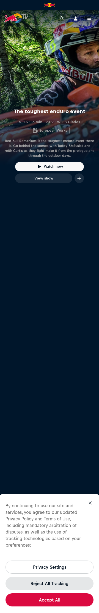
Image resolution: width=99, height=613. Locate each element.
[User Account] (75, 18)
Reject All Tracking (49, 583)
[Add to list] (79, 178)
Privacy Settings (49, 567)
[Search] (62, 18)
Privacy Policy (20, 518)
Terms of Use (57, 518)
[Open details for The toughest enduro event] (49, 101)
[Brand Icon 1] (49, 5)
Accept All (49, 599)
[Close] (90, 502)
